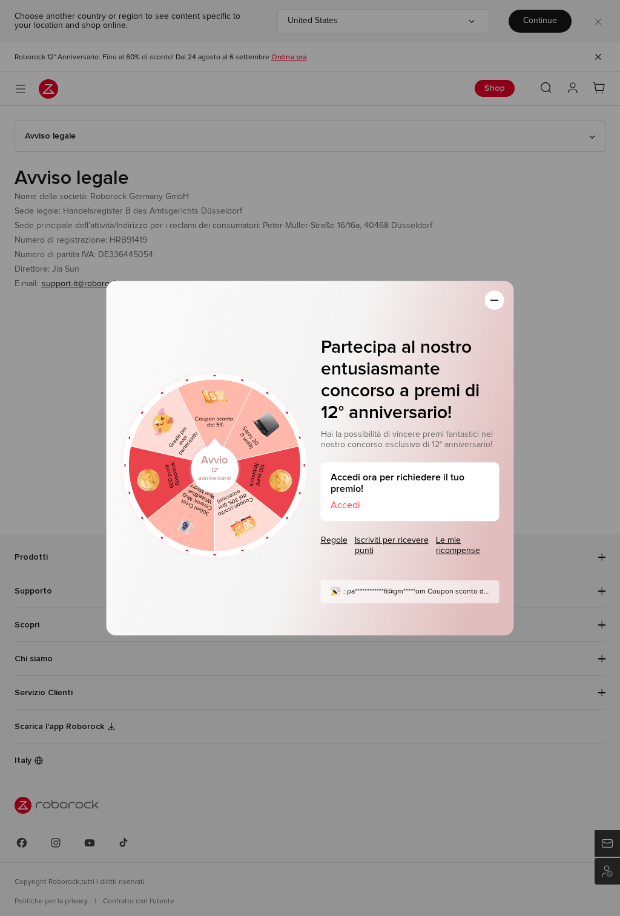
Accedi (345, 505)
